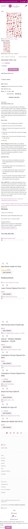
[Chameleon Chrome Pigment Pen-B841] (11, 349)
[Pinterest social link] (24, 2)
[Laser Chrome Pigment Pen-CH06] (10, 282)
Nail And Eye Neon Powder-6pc (12, 325)
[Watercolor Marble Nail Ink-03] (10, 415)
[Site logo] (14, 6)
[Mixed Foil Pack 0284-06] (7, 384)
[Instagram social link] (22, 2)
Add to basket (13, 69)
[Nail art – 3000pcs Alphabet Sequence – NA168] (12, 333)
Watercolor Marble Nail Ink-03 (11, 421)
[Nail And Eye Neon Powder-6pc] (9, 296)
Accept (8, 527)
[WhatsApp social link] (26, 2)
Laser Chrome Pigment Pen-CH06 (13, 288)
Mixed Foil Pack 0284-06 (10, 392)
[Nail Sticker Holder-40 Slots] (8, 238)
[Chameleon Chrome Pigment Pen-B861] (11, 366)
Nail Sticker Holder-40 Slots (11, 266)
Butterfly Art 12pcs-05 (9, 407)
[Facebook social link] (20, 2)
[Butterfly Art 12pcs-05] (7, 400)
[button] (6, 272)
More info (2, 527)
